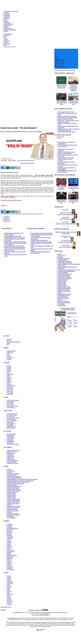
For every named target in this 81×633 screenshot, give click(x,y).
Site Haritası (7, 44)
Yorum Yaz (6, 218)
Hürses (8, 587)
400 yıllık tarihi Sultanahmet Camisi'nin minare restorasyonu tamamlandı (73, 87)
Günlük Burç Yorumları (63, 295)
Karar (8, 590)
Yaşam (8, 377)
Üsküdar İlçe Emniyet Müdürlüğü (66, 271)
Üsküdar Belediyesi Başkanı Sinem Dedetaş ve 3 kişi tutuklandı (66, 152)
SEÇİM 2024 (7, 25)
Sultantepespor (10, 459)
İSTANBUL (7, 15)
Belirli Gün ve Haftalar (63, 298)
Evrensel (9, 585)
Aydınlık (9, 578)
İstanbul (9, 368)
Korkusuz (9, 591)
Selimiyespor (10, 457)
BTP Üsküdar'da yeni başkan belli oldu (67, 117)
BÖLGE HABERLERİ (10, 29)
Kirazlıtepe (9, 546)
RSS (5, 45)
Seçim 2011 (10, 392)
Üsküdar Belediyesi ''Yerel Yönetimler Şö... (61, 201)
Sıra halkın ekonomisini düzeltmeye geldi (65, 223)
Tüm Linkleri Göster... (6, 607)
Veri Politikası (61, 304)
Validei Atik (10, 566)
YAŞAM (6, 21)
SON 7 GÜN (61, 136)
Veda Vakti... (66, 210)
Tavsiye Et (6, 219)
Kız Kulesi (60, 257)
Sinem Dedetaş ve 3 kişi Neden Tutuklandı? (15, 241)
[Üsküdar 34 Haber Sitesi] (11, 11)
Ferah (8, 539)
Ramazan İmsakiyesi (63, 297)
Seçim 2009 (10, 394)
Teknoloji (9, 384)
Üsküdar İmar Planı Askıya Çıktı (66, 112)
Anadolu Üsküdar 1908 (13, 450)
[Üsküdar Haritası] (60, 332)
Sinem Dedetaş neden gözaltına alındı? (14, 246)
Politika (9, 371)
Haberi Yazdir (7, 221)
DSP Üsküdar (10, 438)
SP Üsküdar (10, 442)
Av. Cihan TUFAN (12, 415)
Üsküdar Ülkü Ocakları (13, 444)
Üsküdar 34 (4, 205)
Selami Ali (9, 561)
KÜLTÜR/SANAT (9, 24)
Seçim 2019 (10, 388)
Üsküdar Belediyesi (62, 259)
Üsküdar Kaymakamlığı (64, 258)
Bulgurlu (9, 534)
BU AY (59, 138)
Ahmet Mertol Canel (12, 413)
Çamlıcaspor (10, 454)
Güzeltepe (9, 541)
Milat (8, 593)
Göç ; (65, 237)
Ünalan (9, 565)
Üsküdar (60, 254)
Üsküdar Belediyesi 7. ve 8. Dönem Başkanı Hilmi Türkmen (22, 479)
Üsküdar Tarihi (61, 255)
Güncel (9, 365)
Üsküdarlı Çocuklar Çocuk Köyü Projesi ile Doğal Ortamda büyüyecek (68, 129)
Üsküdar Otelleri (62, 284)
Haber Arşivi (7, 41)
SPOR (5, 19)
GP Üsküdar (10, 439)
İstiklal (8, 588)
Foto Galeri (6, 35)
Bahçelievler (10, 529)
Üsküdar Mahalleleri (63, 272)
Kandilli (9, 544)
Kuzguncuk (10, 549)
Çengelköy (9, 538)
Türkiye (9, 370)
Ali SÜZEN (10, 403)
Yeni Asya (9, 604)
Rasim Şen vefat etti (9, 250)
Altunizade (9, 527)
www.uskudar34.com (18, 612)
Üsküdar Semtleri (62, 281)
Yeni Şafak (9, 601)
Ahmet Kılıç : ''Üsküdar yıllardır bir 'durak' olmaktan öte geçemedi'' (68, 121)
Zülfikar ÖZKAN (11, 426)
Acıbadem (9, 524)
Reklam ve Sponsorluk (63, 301)
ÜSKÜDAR (7, 14)
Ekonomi (9, 378)
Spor (8, 372)
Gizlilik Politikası (62, 305)
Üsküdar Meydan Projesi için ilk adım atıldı (73, 103)
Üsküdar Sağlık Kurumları (64, 288)
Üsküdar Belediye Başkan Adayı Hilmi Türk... (73, 188)
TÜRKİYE (6, 17)
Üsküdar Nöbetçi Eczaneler (64, 278)
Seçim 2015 (10, 390)
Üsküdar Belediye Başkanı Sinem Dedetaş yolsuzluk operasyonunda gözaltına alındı (14, 248)
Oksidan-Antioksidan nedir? (66, 242)
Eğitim (8, 375)
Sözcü (8, 595)
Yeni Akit (9, 600)
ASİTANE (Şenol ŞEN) (13, 400)
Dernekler (9, 381)
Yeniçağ (9, 603)
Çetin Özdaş (10, 422)
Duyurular (60, 299)
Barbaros (9, 531)
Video (5, 36)
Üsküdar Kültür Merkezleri (64, 277)
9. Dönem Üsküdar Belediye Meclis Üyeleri (69, 269)
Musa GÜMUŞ (11, 428)
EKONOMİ (7, 22)
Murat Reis (9, 558)
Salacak (9, 559)
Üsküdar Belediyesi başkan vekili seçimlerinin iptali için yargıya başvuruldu (14, 236)
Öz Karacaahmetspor (12, 460)
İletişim (9, 340)
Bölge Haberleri (11, 385)
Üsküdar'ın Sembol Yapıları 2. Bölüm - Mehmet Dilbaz (61, 86)
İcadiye (9, 542)
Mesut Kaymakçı (11, 419)
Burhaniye (9, 535)
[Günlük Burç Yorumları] (67, 309)
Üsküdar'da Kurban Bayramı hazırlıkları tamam (61, 103)
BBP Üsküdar (10, 435)
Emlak (8, 382)
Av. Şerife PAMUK (12, 420)
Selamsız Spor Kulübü (12, 463)
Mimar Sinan (10, 556)
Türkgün (9, 598)
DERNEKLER (8, 28)
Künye (8, 343)
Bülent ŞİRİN (10, 401)
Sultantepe (9, 564)
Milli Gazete (10, 594)
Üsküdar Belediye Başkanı (64, 261)
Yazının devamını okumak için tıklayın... (11, 200)
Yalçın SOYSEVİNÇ (12, 406)
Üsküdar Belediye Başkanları (65, 262)
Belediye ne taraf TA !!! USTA (65, 119)
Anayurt (9, 577)
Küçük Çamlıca (11, 551)
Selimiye (9, 562)
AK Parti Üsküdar (11, 434)
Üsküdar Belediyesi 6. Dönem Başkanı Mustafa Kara (20, 480)
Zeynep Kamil (10, 569)
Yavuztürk (9, 568)
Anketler (6, 39)
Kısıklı (8, 545)
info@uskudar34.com (44, 613)
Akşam (9, 576)
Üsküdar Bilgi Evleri (63, 279)
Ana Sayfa (3, 160)
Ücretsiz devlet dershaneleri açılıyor (66, 131)
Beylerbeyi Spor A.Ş (12, 451)
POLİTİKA (7, 18)
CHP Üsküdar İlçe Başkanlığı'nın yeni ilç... (73, 201)
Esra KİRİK (10, 425)
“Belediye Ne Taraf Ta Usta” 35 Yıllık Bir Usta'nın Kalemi (65, 232)
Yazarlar (6, 42)
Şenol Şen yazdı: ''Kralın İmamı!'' (25, 160)
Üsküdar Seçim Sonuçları (64, 291)
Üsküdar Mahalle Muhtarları (65, 274)
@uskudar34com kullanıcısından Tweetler (64, 70)
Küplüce (9, 554)
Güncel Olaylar (12, 160)
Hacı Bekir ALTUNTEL (13, 418)
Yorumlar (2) (7, 216)
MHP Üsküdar (10, 441)
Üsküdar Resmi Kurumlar (64, 287)
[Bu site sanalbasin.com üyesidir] (40, 630)
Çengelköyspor (11, 456)
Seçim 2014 (10, 391)
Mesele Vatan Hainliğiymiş (65, 247)
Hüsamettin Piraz (11, 423)
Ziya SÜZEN (10, 404)
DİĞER (6, 31)
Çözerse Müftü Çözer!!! (66, 219)
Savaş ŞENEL (10, 407)
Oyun (5, 38)
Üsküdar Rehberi (8, 34)
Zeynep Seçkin (10, 416)
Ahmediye (9, 525)
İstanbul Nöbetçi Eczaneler (64, 294)
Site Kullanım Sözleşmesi (64, 302)
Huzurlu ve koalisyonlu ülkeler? (66, 214)
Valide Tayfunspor (11, 461)
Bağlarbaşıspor (10, 453)
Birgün (8, 580)
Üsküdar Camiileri (62, 285)
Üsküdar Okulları (62, 282)
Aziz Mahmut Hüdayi (12, 528)
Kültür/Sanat (10, 374)
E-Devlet (60, 292)
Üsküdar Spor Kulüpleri (64, 289)
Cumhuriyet (10, 536)
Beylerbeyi (9, 532)
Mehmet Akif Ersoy (12, 555)
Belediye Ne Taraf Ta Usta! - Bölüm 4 (67, 116)
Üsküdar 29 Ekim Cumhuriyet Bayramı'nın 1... (61, 188)
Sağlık (8, 380)
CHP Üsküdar (10, 437)
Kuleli (8, 548)
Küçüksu (9, 552)
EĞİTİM (6, 27)
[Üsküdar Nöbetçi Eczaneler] (67, 308)
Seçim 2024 (10, 387)
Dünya (8, 584)
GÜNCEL (6, 12)
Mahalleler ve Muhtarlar (64, 275)
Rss (8, 344)
